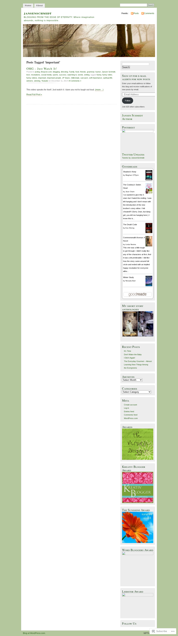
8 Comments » (75, 81)
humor (98, 72)
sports (55, 75)
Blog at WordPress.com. (34, 633)
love (28, 75)
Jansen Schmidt (108, 72)
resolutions (35, 75)
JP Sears (66, 78)
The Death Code (130, 224)
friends (83, 72)
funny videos (31, 78)
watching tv (72, 75)
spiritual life (107, 78)
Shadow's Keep (129, 172)
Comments (149, 13)
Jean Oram (130, 192)
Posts (136, 13)
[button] (130, 324)
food (77, 72)
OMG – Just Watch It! (41, 69)
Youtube (44, 81)
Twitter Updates (133, 154)
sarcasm (84, 78)
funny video (107, 75)
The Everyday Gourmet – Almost (138, 361)
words (80, 75)
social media (46, 75)
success (62, 75)
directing (64, 72)
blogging (56, 72)
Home (28, 5)
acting (37, 72)
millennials (75, 78)
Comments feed (130, 415)
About (39, 5)
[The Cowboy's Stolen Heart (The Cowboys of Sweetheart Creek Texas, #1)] (148, 193)
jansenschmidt (38, 13)
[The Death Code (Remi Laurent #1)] (148, 232)
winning (37, 81)
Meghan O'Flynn (132, 175)
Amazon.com (46, 72)
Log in (126, 408)
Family (71, 72)
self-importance (95, 78)
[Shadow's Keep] (148, 179)
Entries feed (129, 411)
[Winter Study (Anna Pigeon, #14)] (148, 286)
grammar (90, 72)
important (42, 78)
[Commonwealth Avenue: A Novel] (148, 246)
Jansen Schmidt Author (132, 117)
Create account (130, 405)
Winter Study (128, 277)
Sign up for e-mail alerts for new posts (136, 77)
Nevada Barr (131, 281)
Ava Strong (129, 228)
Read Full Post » (34, 94)
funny (99, 75)
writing (87, 75)
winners (29, 81)
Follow (127, 101)
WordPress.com (131, 418)
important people (54, 78)
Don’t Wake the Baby (133, 354)
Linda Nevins (131, 244)
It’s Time (127, 351)
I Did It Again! (129, 358)
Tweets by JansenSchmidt (133, 158)
